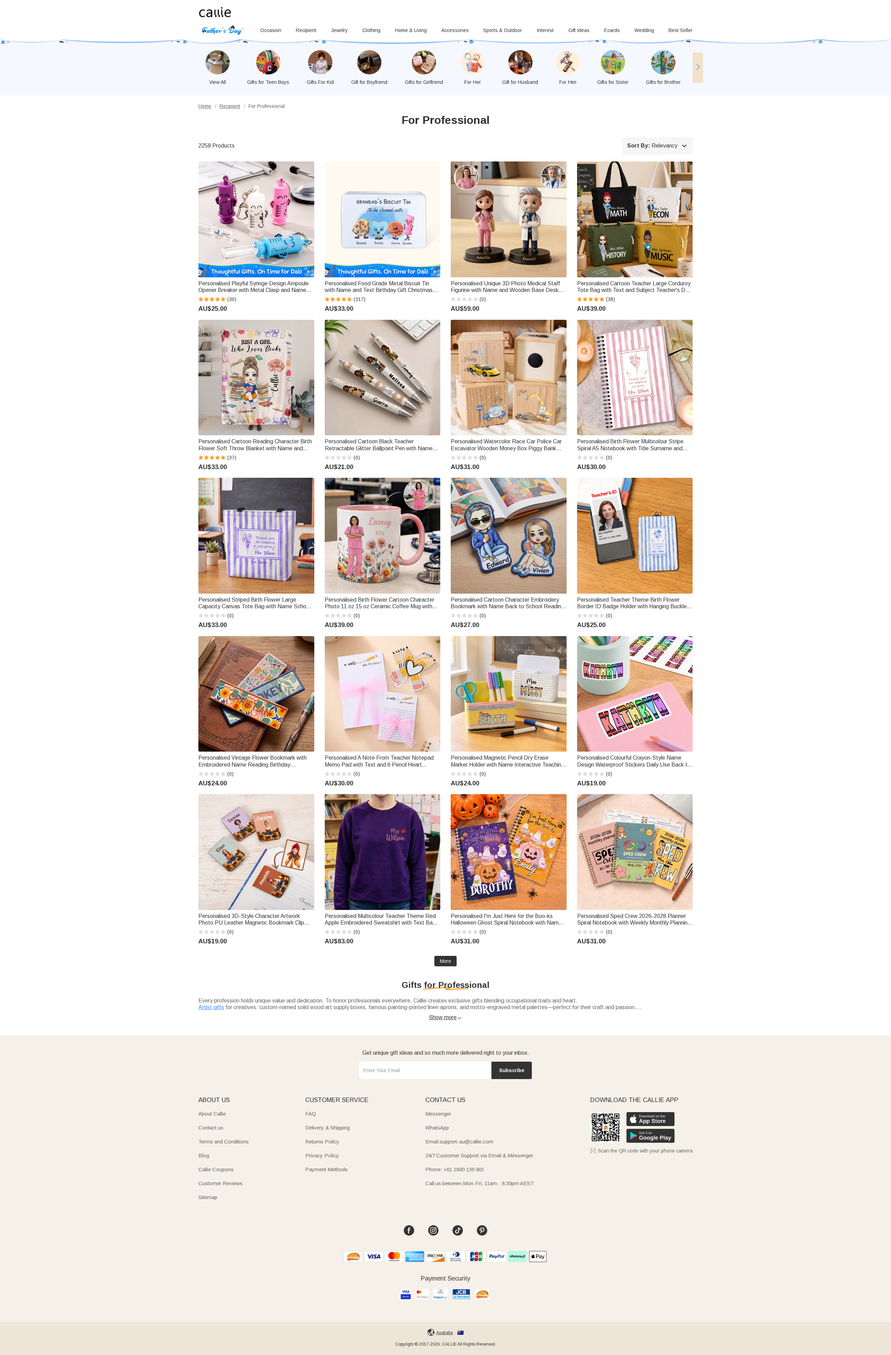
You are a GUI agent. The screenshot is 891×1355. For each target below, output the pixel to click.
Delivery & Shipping (327, 1128)
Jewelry (339, 30)
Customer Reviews (220, 1183)
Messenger (438, 1114)
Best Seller (681, 30)
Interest (545, 30)
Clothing (371, 30)
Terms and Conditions (223, 1141)
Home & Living (411, 30)
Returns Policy (322, 1141)
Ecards (612, 30)
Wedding (644, 30)
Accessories (455, 30)
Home (204, 106)
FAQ (310, 1114)
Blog (203, 1155)
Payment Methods (326, 1169)
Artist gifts (211, 1007)
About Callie (212, 1114)
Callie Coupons (216, 1169)
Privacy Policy (322, 1155)
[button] (698, 67)
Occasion (270, 30)
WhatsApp (437, 1128)
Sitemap (207, 1197)
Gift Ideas (579, 30)
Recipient (306, 30)
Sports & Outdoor (502, 30)
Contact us (210, 1128)
